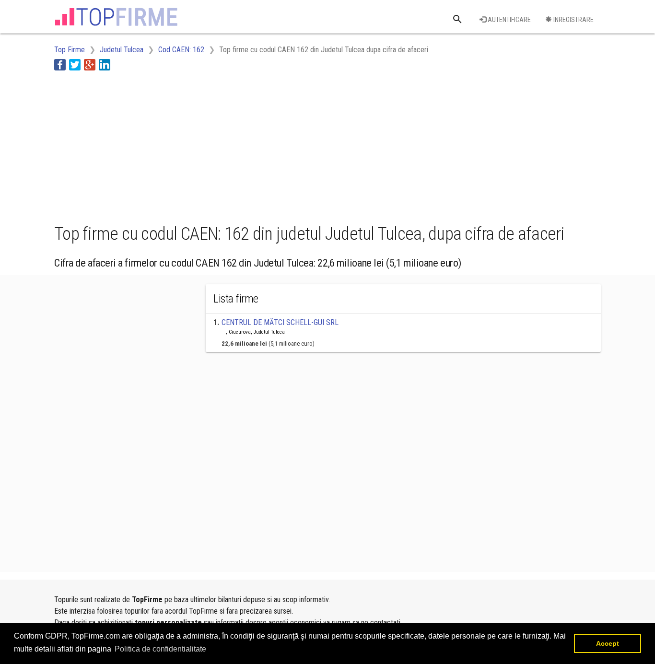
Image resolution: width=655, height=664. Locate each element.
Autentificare (508, 19)
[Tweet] (75, 64)
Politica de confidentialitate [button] (160, 649)
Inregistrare (573, 19)
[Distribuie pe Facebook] (60, 64)
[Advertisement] (228, 145)
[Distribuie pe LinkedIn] (104, 64)
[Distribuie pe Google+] (89, 64)
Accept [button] (607, 643)
